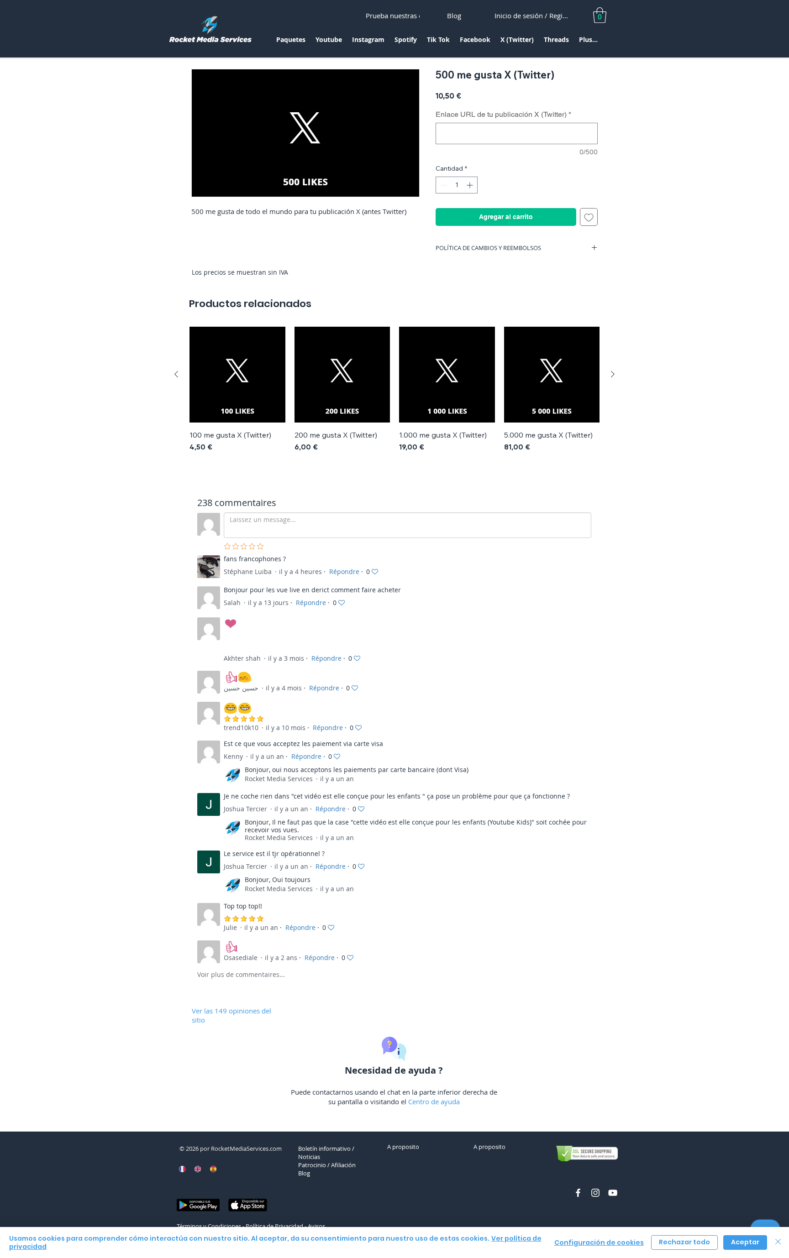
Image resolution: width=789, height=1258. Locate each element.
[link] (599, 15)
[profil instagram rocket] (595, 1192)
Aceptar (745, 1242)
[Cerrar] (778, 1242)
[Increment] (470, 185)
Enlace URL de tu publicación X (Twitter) (503, 114)
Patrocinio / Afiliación (327, 1165)
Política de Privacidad (274, 1226)
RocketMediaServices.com (246, 1148)
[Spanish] (213, 1169)
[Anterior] (176, 374)
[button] (290, 42)
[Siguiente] (612, 374)
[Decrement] (442, 185)
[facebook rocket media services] (578, 1192)
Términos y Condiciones (209, 1226)
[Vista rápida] (237, 375)
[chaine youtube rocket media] (612, 1192)
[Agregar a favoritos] (589, 217)
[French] (182, 1169)
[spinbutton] (456, 185)
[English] (197, 1169)
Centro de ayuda (434, 1101)
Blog (304, 1173)
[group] (394, 394)
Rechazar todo (684, 1242)
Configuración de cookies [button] (599, 1242)
